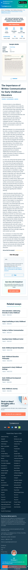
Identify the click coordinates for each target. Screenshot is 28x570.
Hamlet (2, 448)
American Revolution (18, 458)
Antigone (16, 477)
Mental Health (4, 473)
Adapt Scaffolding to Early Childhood (13, 321)
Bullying (16, 446)
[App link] (23, 2)
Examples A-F (17, 463)
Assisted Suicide (4, 485)
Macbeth (3, 439)
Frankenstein (17, 448)
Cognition (4, 99)
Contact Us (3, 545)
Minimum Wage (4, 460)
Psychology (7, 10)
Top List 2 (16, 494)
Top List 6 (16, 499)
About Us (3, 547)
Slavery (2, 458)
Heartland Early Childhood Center (12, 339)
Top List (3, 494)
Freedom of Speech (5, 456)
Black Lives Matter (5, 446)
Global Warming (4, 436)
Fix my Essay (17, 504)
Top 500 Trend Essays (6, 511)
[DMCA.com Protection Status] (19, 427)
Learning (16, 99)
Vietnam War (17, 443)
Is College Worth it (18, 487)
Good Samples (17, 507)
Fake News (3, 477)
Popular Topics (17, 502)
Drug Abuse (16, 490)
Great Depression (18, 482)
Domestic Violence (18, 480)
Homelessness (17, 460)
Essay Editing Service (5, 504)
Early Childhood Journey (10, 389)
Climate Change (4, 470)
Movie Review (17, 470)
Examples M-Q (17, 465)
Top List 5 (3, 499)
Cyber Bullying (4, 490)
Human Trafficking (18, 456)
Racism (15, 436)
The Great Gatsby (18, 441)
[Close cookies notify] (27, 566)
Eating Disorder (17, 485)
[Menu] (26, 6)
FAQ (2, 549)
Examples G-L (4, 465)
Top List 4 (16, 497)
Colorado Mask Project (6, 502)
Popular (3, 492)
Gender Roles (17, 453)
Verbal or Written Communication (12, 330)
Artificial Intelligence (18, 473)
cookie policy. (18, 568)
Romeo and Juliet (18, 439)
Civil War (3, 451)
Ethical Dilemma (17, 475)
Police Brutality (4, 441)
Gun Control (3, 482)
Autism (2, 487)
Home (2, 10)
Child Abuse (3, 443)
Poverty (15, 451)
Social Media (17, 468)
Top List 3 (3, 497)
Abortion (3, 475)
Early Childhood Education (16, 10)
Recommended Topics (19, 492)
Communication (10, 99)
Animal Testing (4, 453)
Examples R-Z (4, 468)
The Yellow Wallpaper (6, 463)
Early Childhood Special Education (13, 348)
